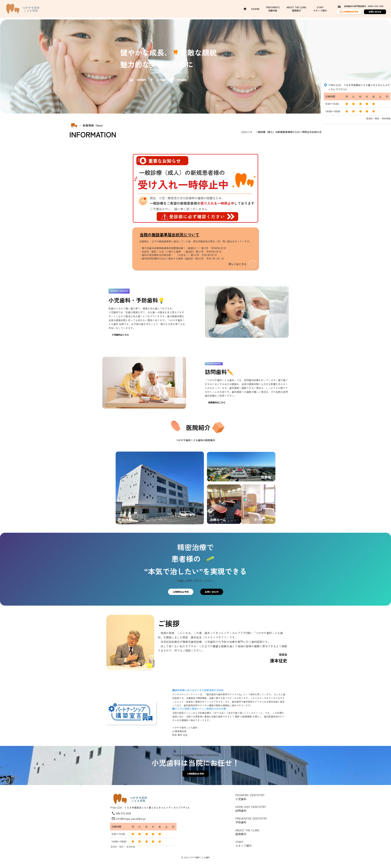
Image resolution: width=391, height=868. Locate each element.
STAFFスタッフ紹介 (320, 9)
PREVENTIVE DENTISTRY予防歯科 (251, 820)
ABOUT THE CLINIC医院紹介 (297, 9)
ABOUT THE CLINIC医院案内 (247, 832)
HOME (255, 9)
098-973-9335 (123, 813)
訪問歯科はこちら (216, 402)
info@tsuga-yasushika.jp (130, 818)
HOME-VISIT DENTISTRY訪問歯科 (250, 809)
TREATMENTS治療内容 (273, 9)
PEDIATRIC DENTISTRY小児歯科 (250, 797)
